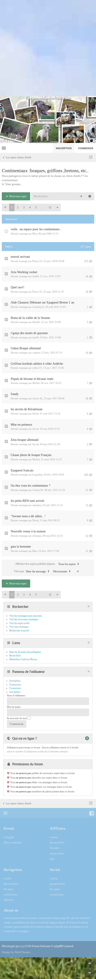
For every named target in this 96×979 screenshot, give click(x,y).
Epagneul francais (22, 470)
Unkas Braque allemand (26, 348)
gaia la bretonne (21, 546)
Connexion (15, 688)
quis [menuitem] (52, 858)
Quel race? (17, 287)
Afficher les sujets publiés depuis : (45, 564)
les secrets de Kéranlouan (26, 409)
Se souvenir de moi (17, 718)
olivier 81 (37, 398)
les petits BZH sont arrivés (27, 500)
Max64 (36, 322)
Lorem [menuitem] (54, 837)
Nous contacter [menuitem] (13, 842)
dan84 (35, 276)
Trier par (30, 571)
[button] (5, 207)
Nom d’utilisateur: (16, 695)
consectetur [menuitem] (57, 853)
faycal (35, 428)
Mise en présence (21, 424)
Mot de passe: (14, 706)
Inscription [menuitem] (64, 148)
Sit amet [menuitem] (55, 847)
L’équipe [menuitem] (9, 837)
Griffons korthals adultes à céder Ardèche (37, 363)
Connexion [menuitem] (85, 148)
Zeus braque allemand (24, 439)
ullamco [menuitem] (8, 900)
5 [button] (36, 207)
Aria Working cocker (24, 272)
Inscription (15, 691)
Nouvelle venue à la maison (28, 531)
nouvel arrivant (20, 256)
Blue (34, 233)
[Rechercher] (81, 196)
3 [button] (24, 207)
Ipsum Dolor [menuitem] (57, 842)
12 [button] (50, 207)
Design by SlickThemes (16, 952)
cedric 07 (37, 367)
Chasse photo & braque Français (31, 455)
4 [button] (30, 207)
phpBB (24, 946)
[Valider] (77, 571)
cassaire (36, 352)
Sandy (15, 394)
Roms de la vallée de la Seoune (30, 318)
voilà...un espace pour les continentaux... (36, 229)
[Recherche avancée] (89, 196)
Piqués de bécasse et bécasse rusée (32, 379)
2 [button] (18, 207)
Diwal (35, 413)
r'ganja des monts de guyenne (29, 333)
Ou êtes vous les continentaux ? (30, 485)
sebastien (37, 505)
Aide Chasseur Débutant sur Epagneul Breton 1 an (42, 302)
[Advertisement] (48, 48)
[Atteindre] (91, 157)
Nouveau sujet (17, 196)
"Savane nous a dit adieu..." (28, 516)
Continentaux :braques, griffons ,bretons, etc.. (45, 170)
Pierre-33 (37, 261)
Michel (36, 383)
